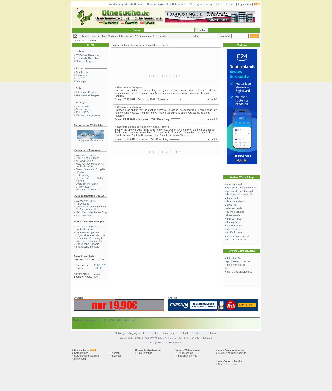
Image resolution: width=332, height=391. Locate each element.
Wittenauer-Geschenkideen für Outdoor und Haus (91, 208)
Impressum (244, 4)
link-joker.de (234, 257)
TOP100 (80, 78)
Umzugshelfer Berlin (87, 183)
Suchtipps (81, 81)
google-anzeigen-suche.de (241, 187)
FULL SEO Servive (201, 337)
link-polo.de (233, 215)
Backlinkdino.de (227, 364)
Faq (220, 4)
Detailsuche (82, 72)
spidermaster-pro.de (238, 236)
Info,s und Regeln (86, 92)
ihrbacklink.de (235, 218)
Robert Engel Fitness (87, 157)
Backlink (183, 333)
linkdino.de (233, 198)
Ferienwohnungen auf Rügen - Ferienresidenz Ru (90, 234)
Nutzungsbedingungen (202, 4)
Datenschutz (179, 4)
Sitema (116, 355)
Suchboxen (198, 333)
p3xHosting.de (153, 337)
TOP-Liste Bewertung (88, 55)
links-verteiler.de (236, 264)
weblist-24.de (234, 225)
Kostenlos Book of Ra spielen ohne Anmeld (143, 126)
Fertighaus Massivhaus (90, 140)
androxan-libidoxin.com (88, 189)
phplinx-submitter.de (238, 261)
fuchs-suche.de (235, 211)
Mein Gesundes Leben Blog (91, 212)
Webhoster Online (86, 155)
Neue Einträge (84, 61)
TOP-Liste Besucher (87, 58)
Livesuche (81, 75)
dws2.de (232, 204)
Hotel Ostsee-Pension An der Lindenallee (90, 165)
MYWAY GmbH (84, 160)
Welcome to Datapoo (129, 87)
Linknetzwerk (83, 106)
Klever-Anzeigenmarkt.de (232, 352)
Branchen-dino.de (187, 355)
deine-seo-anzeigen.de (239, 271)
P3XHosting (82, 175)
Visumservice (83, 215)
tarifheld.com (234, 232)
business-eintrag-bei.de (240, 194)
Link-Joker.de (144, 352)
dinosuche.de (234, 208)
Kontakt (230, 4)
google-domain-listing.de (240, 191)
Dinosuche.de (185, 352)
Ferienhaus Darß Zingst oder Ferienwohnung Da (89, 239)
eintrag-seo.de (235, 184)
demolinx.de (234, 229)
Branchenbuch (84, 109)
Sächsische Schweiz (87, 243)
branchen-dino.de (236, 201)
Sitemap (212, 333)
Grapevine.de (83, 186)
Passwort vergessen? (88, 115)
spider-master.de (236, 239)
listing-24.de (234, 222)
